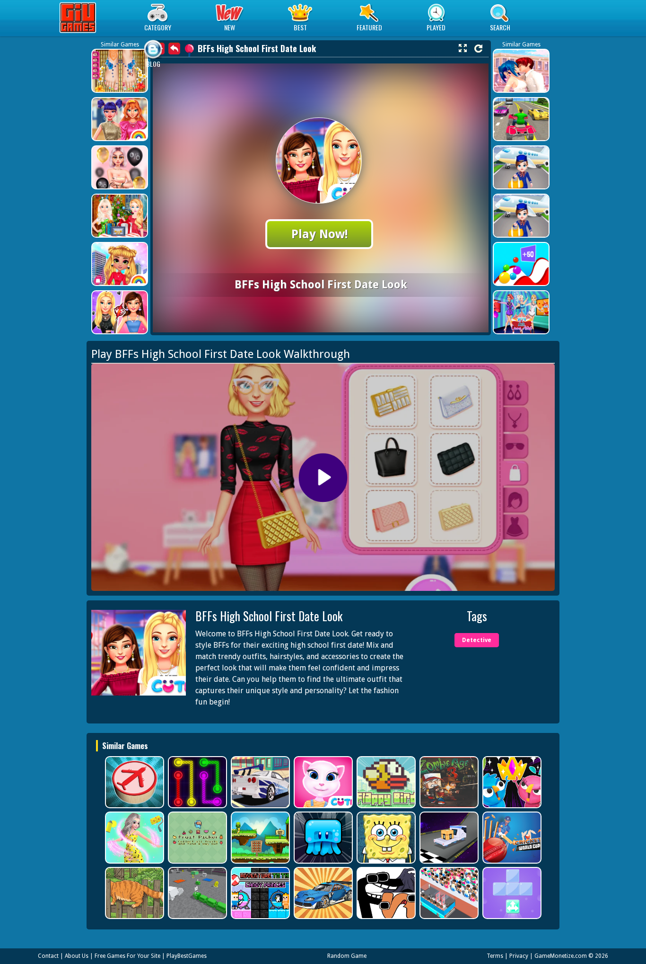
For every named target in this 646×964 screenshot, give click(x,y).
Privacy (518, 956)
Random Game (347, 956)
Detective (476, 640)
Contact (48, 956)
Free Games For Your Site (127, 956)
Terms (495, 956)
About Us (76, 956)
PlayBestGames (186, 956)
